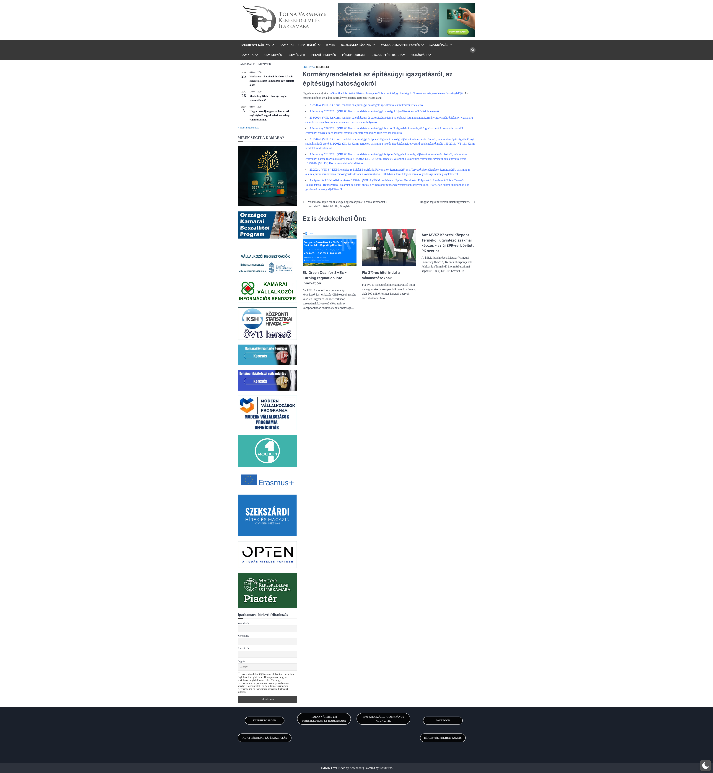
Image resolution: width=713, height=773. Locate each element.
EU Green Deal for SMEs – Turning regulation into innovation (324, 277)
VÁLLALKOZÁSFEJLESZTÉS (400, 44)
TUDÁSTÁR (419, 54)
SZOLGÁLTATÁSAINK (356, 44)
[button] (705, 765)
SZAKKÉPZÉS (438, 44)
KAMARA (247, 54)
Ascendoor (356, 767)
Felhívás (309, 67)
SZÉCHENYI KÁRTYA (255, 44)
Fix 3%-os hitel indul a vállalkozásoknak (381, 275)
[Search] (473, 50)
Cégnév (241, 661)
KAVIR (330, 44)
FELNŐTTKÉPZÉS (323, 54)
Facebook (443, 720)
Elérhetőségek (264, 720)
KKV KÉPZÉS (272, 54)
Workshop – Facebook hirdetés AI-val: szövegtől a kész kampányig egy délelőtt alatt (272, 80)
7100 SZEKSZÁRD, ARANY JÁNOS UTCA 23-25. (383, 718)
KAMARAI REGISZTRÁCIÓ (298, 44)
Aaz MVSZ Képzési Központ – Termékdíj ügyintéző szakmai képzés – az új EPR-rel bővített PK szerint (447, 243)
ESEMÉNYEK (296, 54)
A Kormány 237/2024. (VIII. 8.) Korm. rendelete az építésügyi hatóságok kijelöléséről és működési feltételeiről (374, 111)
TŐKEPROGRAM (353, 54)
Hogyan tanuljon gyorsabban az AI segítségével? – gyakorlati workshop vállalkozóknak (269, 115)
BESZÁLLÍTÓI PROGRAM (388, 54)
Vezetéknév (243, 623)
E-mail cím (244, 648)
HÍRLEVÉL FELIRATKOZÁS (443, 737)
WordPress (385, 767)
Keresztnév (243, 635)
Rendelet (322, 67)
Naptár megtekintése (248, 127)
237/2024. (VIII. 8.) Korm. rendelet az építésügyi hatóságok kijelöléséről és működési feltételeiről (367, 105)
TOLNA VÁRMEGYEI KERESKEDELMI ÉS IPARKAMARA (324, 718)
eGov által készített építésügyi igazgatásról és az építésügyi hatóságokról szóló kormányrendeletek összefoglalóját (397, 93)
